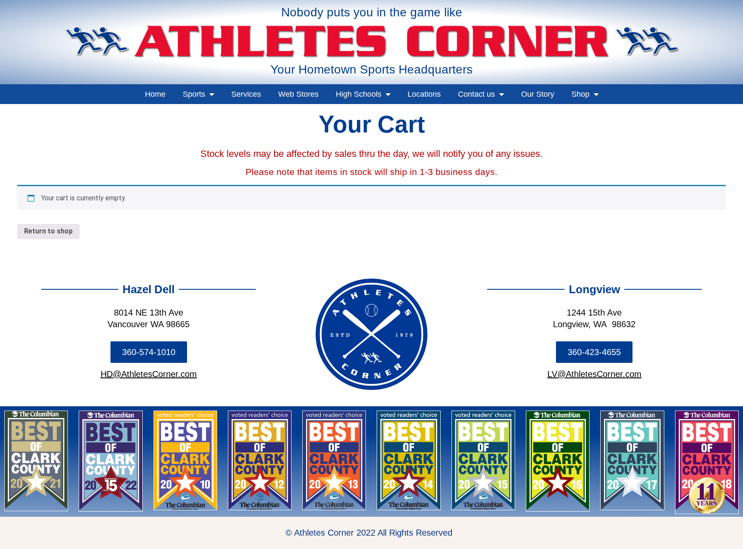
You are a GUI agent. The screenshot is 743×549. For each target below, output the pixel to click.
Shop (580, 94)
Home (155, 94)
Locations (424, 94)
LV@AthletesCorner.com (594, 374)
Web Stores (298, 94)
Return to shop (48, 231)
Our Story (537, 94)
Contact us (476, 94)
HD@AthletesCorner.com (149, 374)
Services (246, 94)
